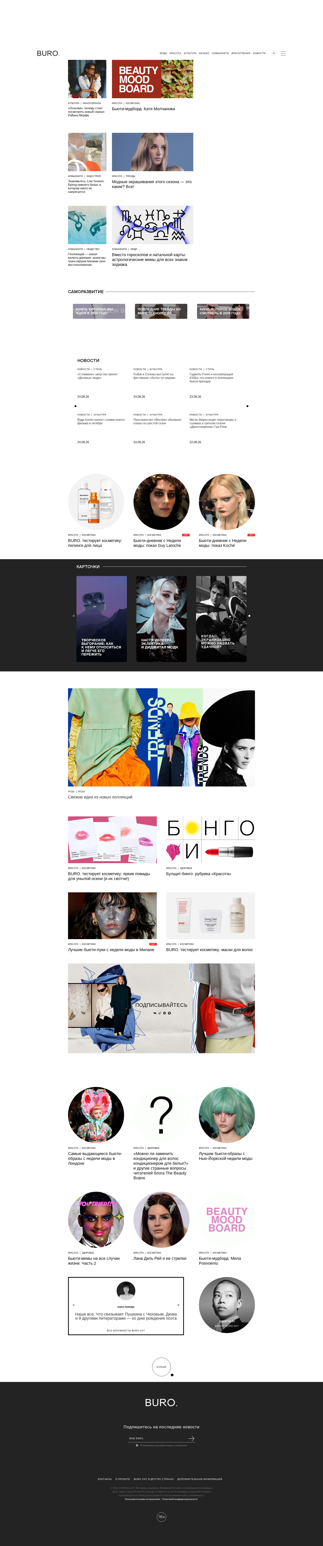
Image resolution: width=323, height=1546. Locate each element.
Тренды (130, 176)
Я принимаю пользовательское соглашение (163, 1445)
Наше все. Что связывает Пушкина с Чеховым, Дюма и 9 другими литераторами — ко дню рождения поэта (126, 1316)
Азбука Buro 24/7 (227, 1326)
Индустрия (94, 176)
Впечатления (241, 53)
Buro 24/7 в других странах (154, 1479)
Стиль (98, 369)
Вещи (81, 791)
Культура (190, 53)
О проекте (123, 1479)
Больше (161, 1367)
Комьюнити (220, 53)
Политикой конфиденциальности (180, 1499)
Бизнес (204, 53)
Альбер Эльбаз (227, 1321)
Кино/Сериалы (92, 103)
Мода (163, 53)
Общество (93, 249)
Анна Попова (126, 1307)
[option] (99, 311)
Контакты (105, 1479)
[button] (249, 616)
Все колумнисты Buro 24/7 (126, 1331)
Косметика (133, 103)
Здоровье (186, 868)
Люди (133, 249)
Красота (175, 53)
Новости (259, 53)
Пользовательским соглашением (142, 1499)
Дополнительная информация (199, 1479)
